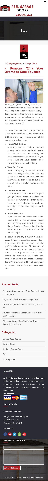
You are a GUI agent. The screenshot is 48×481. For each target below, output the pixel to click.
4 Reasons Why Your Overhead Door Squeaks (24, 70)
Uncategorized (9, 359)
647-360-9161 (24, 15)
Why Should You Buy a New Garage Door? (21, 299)
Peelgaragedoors (14, 63)
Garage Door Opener (12, 339)
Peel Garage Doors (18, 477)
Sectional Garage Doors (13, 349)
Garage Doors (31, 63)
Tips (4, 354)
